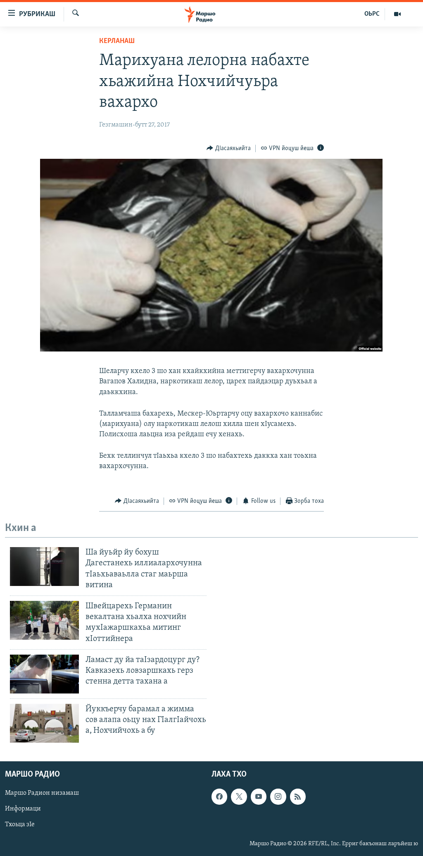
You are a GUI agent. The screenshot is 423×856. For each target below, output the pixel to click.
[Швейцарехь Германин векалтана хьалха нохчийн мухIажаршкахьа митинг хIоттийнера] (44, 620)
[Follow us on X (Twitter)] (239, 797)
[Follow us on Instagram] (278, 797)
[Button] (229, 148)
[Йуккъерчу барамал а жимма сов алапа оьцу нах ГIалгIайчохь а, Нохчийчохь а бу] (44, 723)
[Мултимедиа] (397, 14)
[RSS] (298, 797)
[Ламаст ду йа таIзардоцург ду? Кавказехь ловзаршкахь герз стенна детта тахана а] (44, 674)
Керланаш (117, 41)
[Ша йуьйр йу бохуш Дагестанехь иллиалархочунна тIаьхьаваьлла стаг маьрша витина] (44, 566)
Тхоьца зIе (20, 825)
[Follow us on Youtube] (258, 797)
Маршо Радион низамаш (42, 793)
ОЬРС (372, 14)
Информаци (23, 809)
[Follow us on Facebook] (219, 797)
